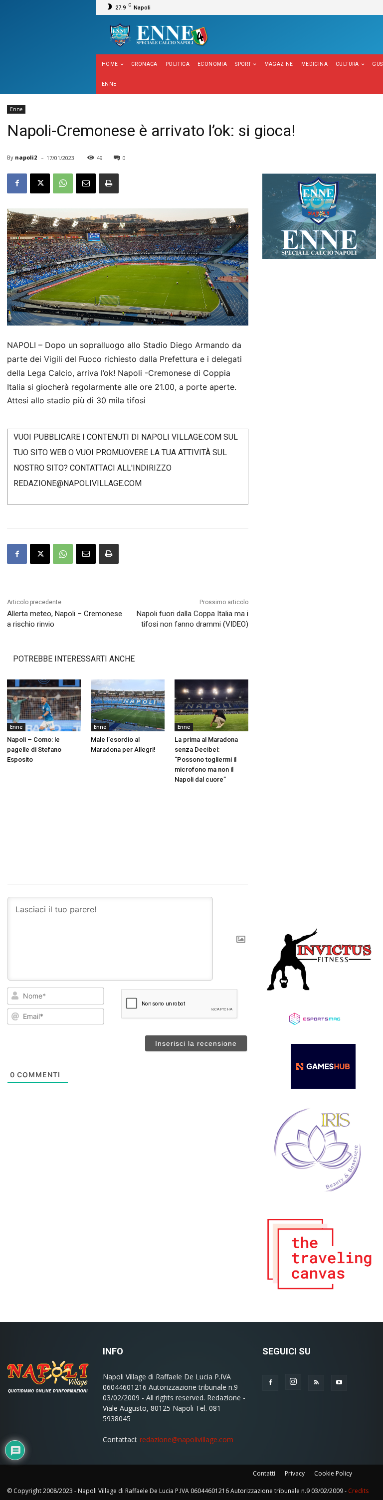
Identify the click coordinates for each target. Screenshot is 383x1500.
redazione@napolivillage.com (186, 1439)
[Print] (109, 183)
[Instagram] (293, 1382)
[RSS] (316, 1383)
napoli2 (26, 157)
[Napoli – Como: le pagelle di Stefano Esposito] (44, 705)
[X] (40, 183)
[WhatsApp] (63, 183)
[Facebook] (17, 183)
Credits (358, 1491)
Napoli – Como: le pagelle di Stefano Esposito (34, 749)
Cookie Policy (333, 1473)
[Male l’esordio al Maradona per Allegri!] (128, 705)
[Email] (86, 183)
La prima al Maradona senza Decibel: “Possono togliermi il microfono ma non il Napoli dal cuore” (206, 759)
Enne (16, 109)
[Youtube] (339, 1383)
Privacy (295, 1473)
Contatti (264, 1473)
